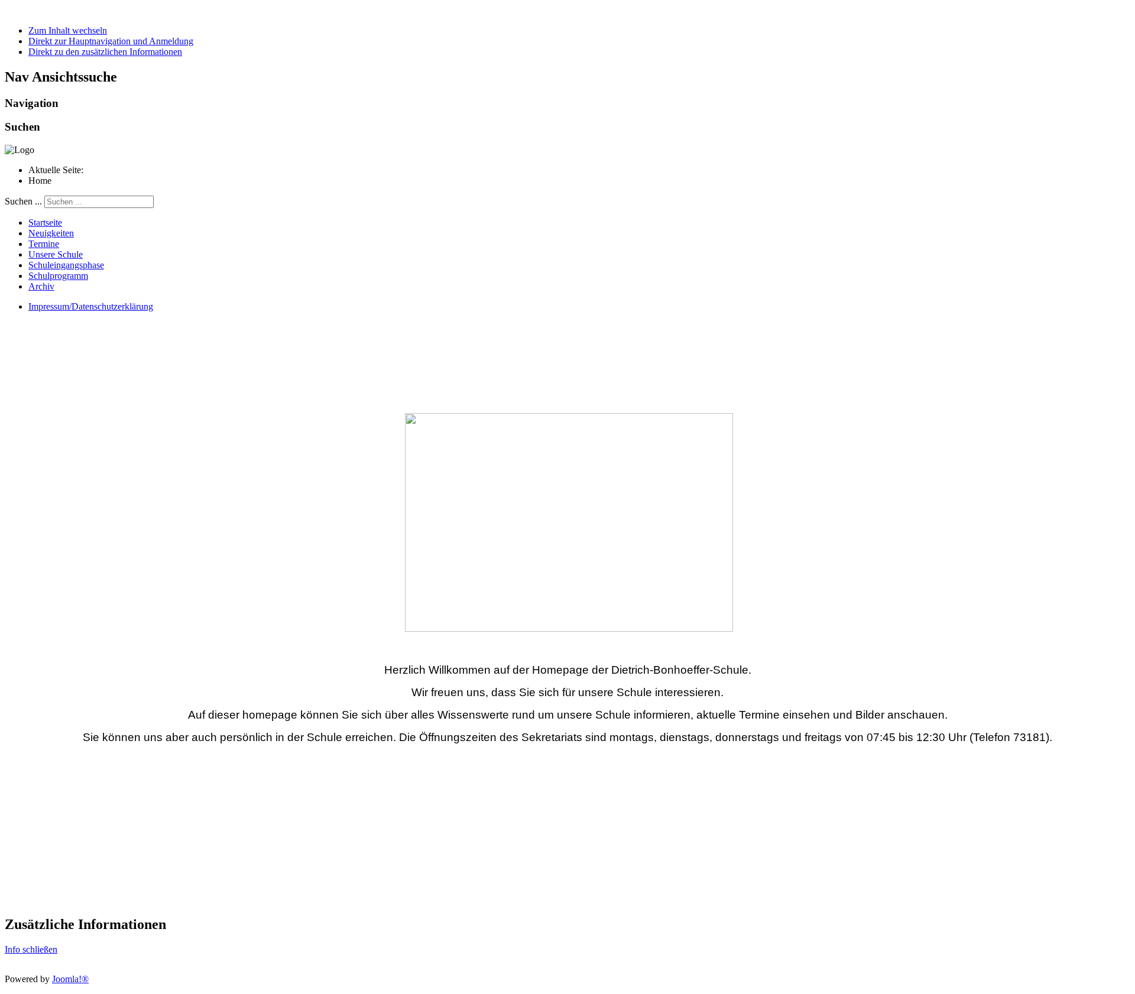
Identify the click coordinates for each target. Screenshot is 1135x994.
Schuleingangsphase (66, 265)
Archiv (41, 286)
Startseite (45, 222)
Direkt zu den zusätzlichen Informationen (105, 52)
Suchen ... (23, 201)
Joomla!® (70, 979)
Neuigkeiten (51, 233)
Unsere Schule (55, 254)
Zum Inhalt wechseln (67, 30)
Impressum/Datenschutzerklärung (90, 306)
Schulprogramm (58, 276)
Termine (43, 244)
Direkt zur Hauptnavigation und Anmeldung (110, 41)
